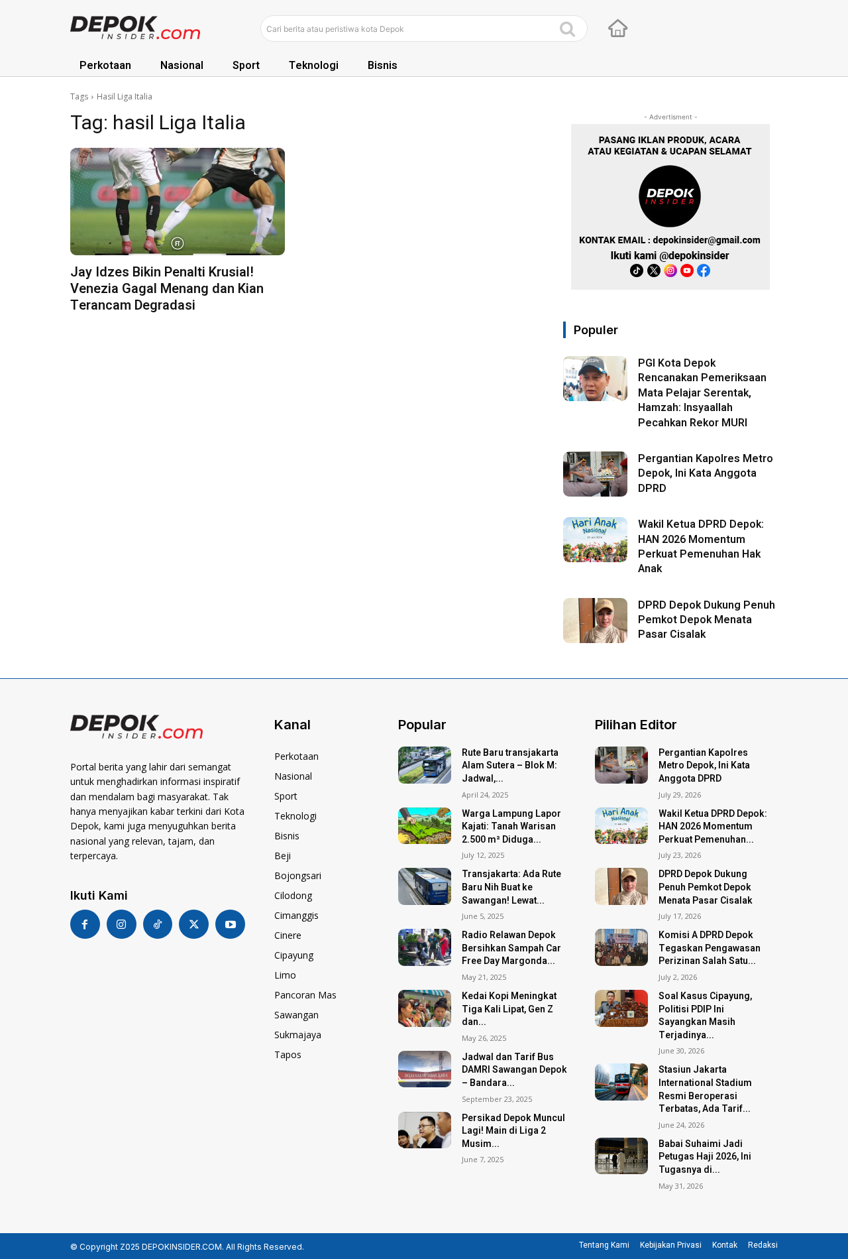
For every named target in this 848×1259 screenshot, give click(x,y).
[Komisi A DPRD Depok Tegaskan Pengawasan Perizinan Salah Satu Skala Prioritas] (621, 947)
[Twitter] (194, 924)
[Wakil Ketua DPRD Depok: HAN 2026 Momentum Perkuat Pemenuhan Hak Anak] (595, 539)
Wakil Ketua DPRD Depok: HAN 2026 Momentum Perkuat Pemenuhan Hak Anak (701, 546)
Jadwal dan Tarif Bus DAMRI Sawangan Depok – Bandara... (514, 1070)
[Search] (567, 28)
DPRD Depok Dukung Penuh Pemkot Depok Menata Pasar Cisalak (706, 620)
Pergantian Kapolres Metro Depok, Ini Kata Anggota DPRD (705, 474)
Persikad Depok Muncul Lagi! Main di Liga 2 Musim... (513, 1131)
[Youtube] (230, 924)
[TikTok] (158, 924)
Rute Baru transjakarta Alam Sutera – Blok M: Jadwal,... (510, 766)
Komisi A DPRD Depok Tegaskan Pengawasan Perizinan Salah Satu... (710, 948)
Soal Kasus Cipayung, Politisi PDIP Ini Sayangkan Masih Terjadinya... (705, 1015)
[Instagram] (121, 924)
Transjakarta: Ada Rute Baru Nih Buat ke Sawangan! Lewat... (511, 887)
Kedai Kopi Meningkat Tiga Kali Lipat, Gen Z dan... (509, 1009)
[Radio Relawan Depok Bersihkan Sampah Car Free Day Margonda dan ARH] (424, 947)
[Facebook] (85, 924)
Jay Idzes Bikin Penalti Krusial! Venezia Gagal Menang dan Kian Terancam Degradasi (167, 289)
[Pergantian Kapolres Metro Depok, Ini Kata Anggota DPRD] (595, 474)
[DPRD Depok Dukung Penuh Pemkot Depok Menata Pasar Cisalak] (595, 620)
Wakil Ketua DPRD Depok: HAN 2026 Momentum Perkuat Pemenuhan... (713, 827)
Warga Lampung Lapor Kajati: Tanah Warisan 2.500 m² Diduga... (511, 827)
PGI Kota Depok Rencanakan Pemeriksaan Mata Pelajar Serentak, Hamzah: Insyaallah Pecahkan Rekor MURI (702, 393)
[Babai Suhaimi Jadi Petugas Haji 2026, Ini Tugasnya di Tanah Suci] (621, 1156)
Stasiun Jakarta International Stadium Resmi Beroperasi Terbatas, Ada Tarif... (705, 1089)
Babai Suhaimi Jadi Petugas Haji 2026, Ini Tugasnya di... (705, 1157)
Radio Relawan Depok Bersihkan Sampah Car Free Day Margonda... (511, 948)
